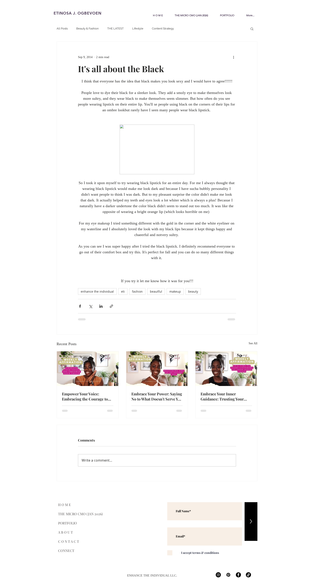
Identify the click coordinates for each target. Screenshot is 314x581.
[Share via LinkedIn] (101, 306)
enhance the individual (97, 291)
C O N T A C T (68, 541)
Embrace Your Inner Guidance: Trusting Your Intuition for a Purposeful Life (223, 396)
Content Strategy (163, 28)
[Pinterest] (228, 574)
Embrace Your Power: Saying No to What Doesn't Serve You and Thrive (156, 396)
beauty (193, 291)
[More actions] (233, 57)
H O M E (64, 504)
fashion (137, 291)
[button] (252, 28)
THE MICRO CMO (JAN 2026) (70, 514)
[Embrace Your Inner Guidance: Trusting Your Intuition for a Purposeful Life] (226, 368)
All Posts (62, 28)
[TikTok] (248, 574)
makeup (175, 291)
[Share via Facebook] (80, 306)
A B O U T (65, 532)
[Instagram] (218, 574)
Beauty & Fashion (87, 28)
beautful (156, 291)
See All (253, 343)
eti (123, 291)
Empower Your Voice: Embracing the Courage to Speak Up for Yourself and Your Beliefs (85, 396)
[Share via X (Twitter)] (90, 306)
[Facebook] (238, 574)
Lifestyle (137, 28)
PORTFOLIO (67, 523)
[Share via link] (111, 306)
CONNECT (66, 550)
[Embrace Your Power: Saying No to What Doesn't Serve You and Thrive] (157, 368)
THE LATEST (115, 28)
